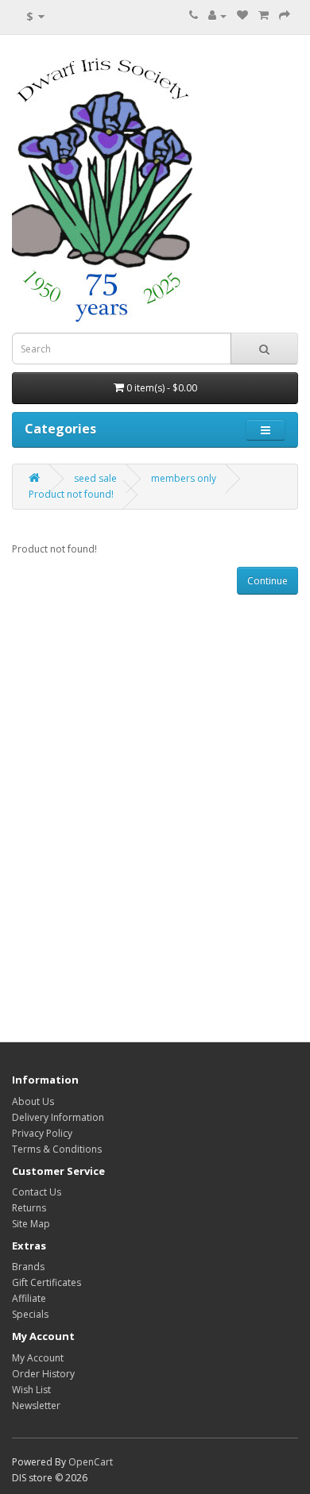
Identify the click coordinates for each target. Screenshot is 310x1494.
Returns (29, 1208)
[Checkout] (284, 15)
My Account (38, 1358)
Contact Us (36, 1192)
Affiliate (29, 1298)
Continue (267, 580)
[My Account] (217, 15)
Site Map (31, 1223)
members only (183, 478)
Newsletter (36, 1405)
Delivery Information (58, 1117)
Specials (30, 1314)
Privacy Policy (42, 1133)
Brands (28, 1266)
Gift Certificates (46, 1282)
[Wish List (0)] (242, 15)
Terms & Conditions (57, 1149)
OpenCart (90, 1462)
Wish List (31, 1389)
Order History (43, 1373)
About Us (33, 1101)
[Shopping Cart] (263, 15)
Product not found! (71, 494)
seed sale (95, 478)
